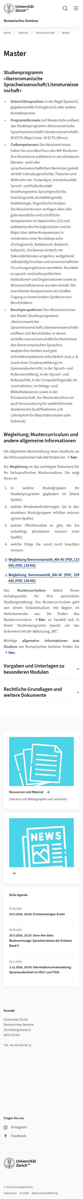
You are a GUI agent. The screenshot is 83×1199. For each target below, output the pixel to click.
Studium (23, 33)
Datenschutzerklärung (45, 1193)
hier (42, 619)
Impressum (10, 1193)
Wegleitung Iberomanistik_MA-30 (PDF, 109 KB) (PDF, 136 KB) (44, 577)
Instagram (19, 1127)
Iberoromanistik (45, 33)
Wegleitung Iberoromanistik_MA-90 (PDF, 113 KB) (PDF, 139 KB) (44, 562)
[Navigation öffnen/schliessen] (76, 8)
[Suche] (65, 8)
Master (66, 33)
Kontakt (24, 1193)
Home (7, 33)
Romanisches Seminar (21, 20)
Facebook (18, 1135)
